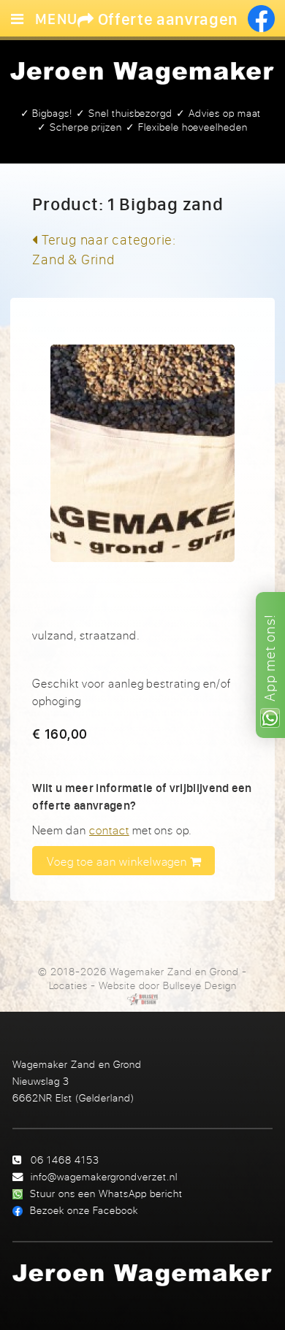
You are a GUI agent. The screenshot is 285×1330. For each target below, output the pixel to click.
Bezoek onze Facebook (84, 1210)
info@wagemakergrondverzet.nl (104, 1176)
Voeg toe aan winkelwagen (118, 861)
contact (109, 830)
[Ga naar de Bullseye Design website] (142, 999)
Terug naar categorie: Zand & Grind (104, 249)
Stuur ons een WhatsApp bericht (106, 1193)
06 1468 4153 (65, 1159)
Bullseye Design (199, 985)
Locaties (68, 985)
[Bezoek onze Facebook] (261, 18)
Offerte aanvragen (166, 19)
